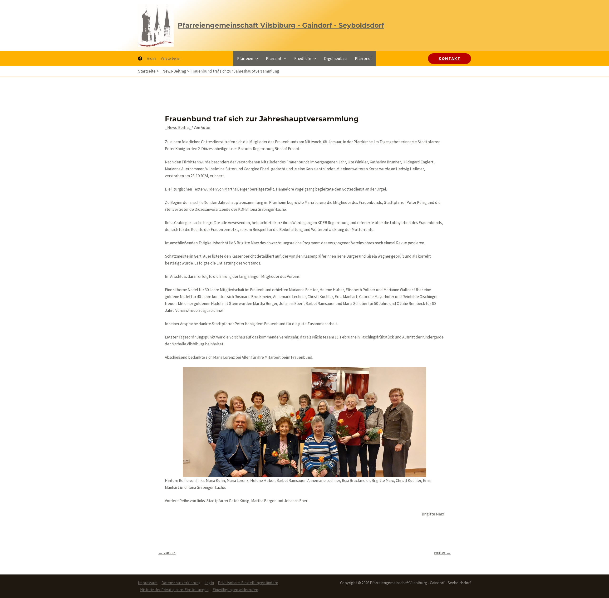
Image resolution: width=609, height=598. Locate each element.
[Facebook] (140, 58)
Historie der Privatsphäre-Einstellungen (174, 589)
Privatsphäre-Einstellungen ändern (248, 582)
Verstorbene (170, 58)
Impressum (147, 582)
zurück (167, 552)
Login (209, 582)
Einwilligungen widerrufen (235, 589)
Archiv (151, 58)
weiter (442, 552)
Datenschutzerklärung (181, 582)
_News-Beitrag (178, 127)
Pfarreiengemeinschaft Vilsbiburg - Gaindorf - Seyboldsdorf (281, 25)
